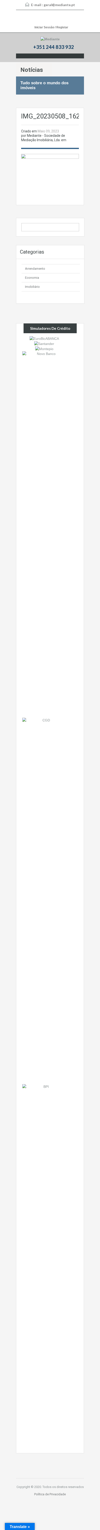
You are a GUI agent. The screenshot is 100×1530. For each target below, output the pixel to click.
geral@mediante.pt (59, 5)
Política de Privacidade (50, 1494)
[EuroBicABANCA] (44, 338)
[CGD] (44, 901)
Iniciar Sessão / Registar (51, 27)
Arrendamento (35, 268)
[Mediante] (50, 39)
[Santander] (44, 343)
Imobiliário (32, 287)
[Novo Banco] (44, 534)
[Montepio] (44, 349)
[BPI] (44, 1267)
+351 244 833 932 (53, 47)
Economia (32, 277)
